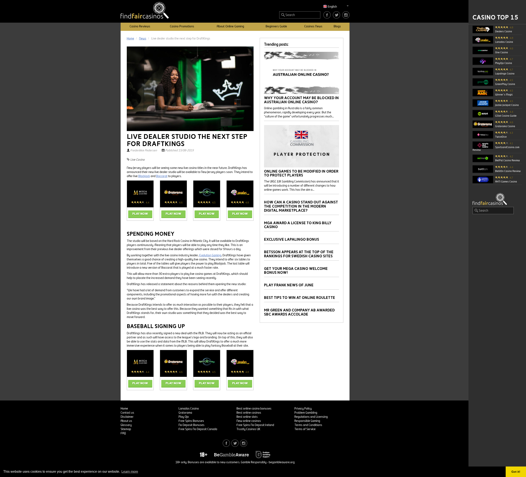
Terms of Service (305, 429)
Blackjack (144, 176)
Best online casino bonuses (253, 408)
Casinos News (313, 26)
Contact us (127, 412)
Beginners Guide (276, 26)
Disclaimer (127, 416)
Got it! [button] (515, 471)
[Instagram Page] (346, 14)
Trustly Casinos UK (248, 429)
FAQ (123, 433)
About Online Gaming (230, 26)
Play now (140, 213)
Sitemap (126, 429)
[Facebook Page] (327, 14)
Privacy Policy (303, 408)
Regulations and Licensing (311, 416)
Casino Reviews (140, 26)
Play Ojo (184, 416)
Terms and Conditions (308, 425)
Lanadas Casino (189, 408)
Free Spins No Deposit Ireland (255, 425)
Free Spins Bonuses (191, 421)
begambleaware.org (282, 462)
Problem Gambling (305, 412)
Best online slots (247, 416)
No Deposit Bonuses (191, 425)
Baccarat (161, 176)
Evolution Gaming (210, 255)
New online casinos (248, 421)
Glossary (126, 425)
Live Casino (137, 159)
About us (126, 421)
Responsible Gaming (307, 421)
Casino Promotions (182, 26)
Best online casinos (248, 412)
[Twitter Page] (336, 14)
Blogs (337, 26)
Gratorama (185, 412)
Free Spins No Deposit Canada (198, 429)
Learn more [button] (129, 471)
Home (124, 408)
